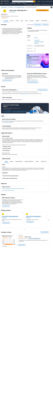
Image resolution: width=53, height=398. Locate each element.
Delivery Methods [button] (12, 3)
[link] (31, 7)
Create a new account (49, 1)
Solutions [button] (19, 3)
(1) (7, 17)
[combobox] (22, 1)
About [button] (2, 3)
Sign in (43, 1)
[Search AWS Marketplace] (34, 1)
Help (51, 4)
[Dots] (24, 229)
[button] (27, 10)
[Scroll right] (48, 20)
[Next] (49, 220)
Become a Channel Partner (28, 4)
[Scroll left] (2, 20)
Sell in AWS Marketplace (36, 4)
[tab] (6, 20)
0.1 (34, 48)
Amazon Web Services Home (45, 4)
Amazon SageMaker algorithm (39, 45)
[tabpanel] (25, 171)
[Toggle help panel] (51, 7)
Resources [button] (24, 3)
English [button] (39, 1)
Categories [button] (6, 3)
